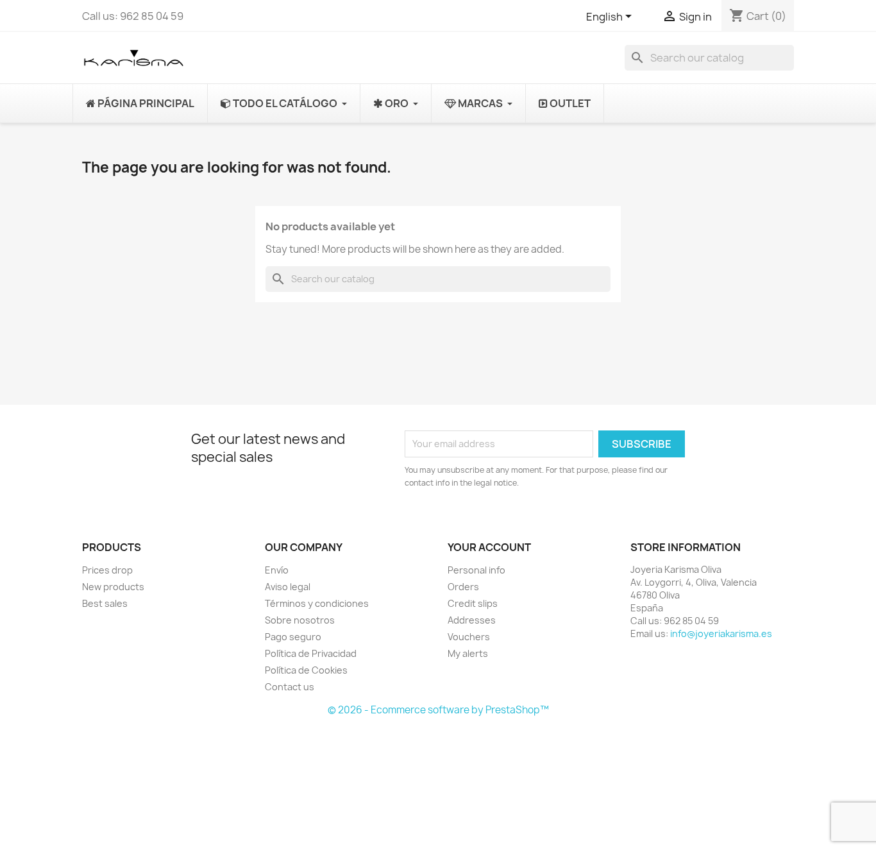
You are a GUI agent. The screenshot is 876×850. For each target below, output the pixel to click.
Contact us (289, 687)
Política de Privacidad (311, 653)
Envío (277, 570)
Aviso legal (287, 587)
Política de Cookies (306, 670)
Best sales (105, 603)
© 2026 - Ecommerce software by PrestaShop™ (438, 710)
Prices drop (107, 570)
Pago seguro (293, 637)
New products (113, 587)
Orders (463, 587)
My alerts (468, 653)
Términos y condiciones (317, 603)
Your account (489, 547)
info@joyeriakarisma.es (721, 633)
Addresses (472, 620)
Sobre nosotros (300, 620)
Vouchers (469, 637)
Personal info (476, 570)
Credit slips (473, 603)
